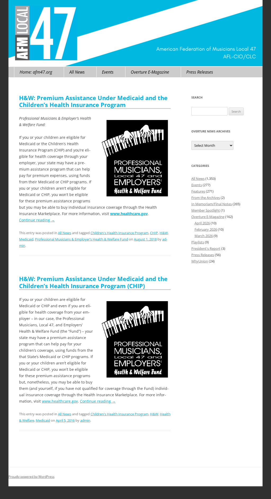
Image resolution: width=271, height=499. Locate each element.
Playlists (197, 242)
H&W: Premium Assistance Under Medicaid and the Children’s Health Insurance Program (93, 101)
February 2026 (206, 229)
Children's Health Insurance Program (119, 232)
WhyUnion (199, 261)
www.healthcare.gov (60, 401)
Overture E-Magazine (150, 72)
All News (77, 72)
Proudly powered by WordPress (31, 476)
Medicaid (26, 239)
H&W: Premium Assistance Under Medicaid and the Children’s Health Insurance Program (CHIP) (93, 282)
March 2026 (204, 235)
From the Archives (205, 197)
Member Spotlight (205, 210)
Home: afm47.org (36, 72)
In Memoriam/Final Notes (211, 204)
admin (85, 420)
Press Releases (199, 72)
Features (198, 191)
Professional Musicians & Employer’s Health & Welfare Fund (81, 239)
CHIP (154, 232)
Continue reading (37, 219)
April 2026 (202, 223)
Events (108, 72)
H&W (164, 232)
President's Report (205, 248)
